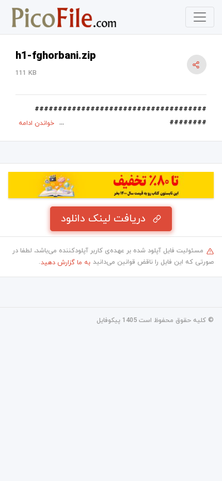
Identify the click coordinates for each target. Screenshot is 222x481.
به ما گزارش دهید (65, 262)
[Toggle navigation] (199, 17)
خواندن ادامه (36, 123)
